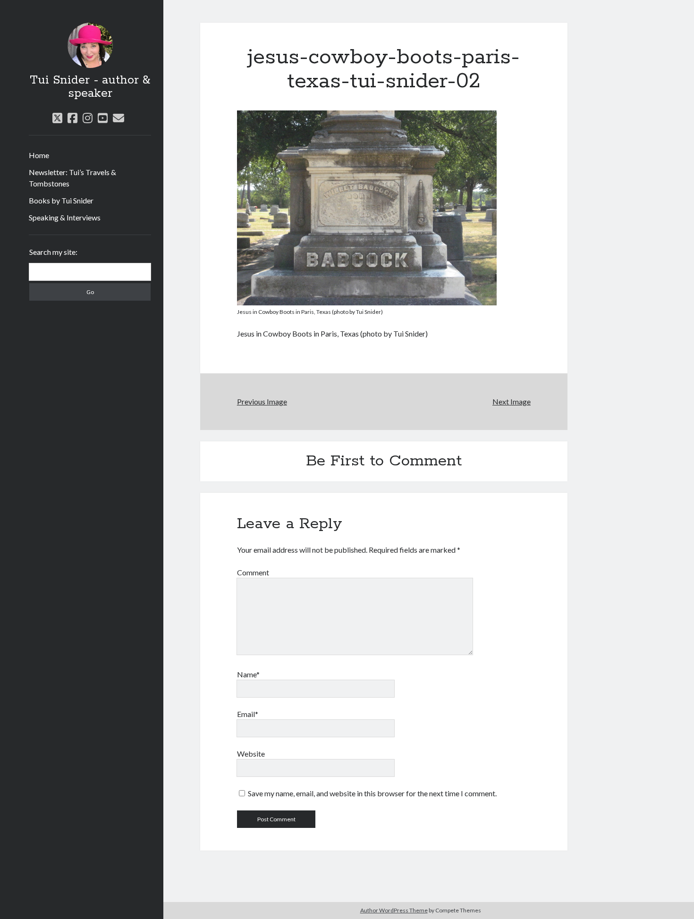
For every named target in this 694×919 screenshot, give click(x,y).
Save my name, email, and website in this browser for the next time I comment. (372, 793)
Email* (247, 713)
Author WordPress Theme (394, 910)
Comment (253, 572)
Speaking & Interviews (65, 217)
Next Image (511, 401)
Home (39, 155)
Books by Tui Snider (61, 200)
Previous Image (262, 401)
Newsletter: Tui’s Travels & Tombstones (72, 178)
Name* (248, 674)
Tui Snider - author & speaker (90, 87)
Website (251, 753)
